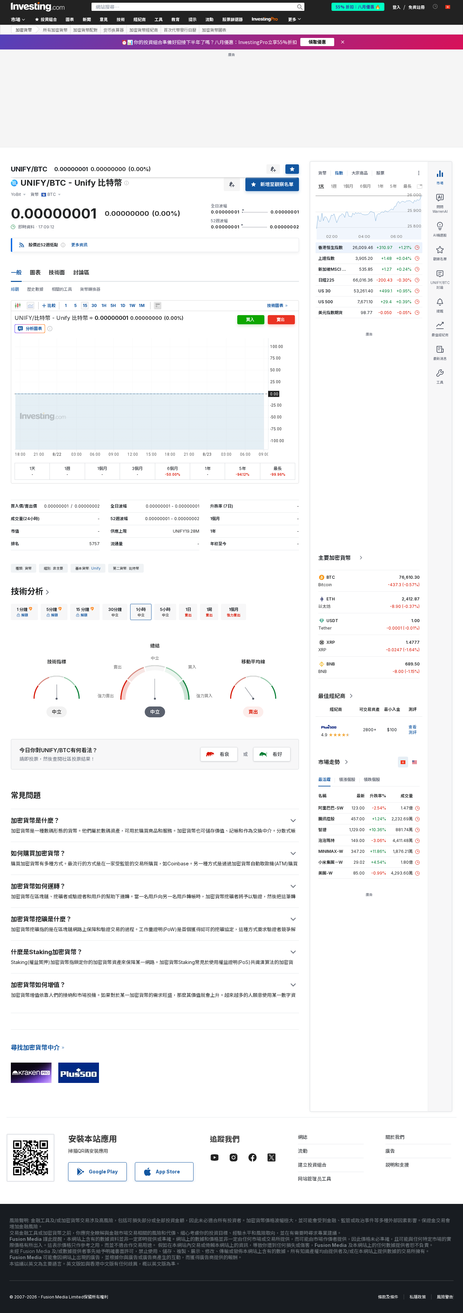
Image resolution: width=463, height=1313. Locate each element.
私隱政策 (417, 1296)
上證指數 (326, 258)
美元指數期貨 (330, 312)
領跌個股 (372, 779)
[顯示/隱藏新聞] (157, 305)
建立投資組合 (312, 1165)
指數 (339, 173)
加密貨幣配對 (85, 30)
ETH (330, 598)
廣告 (390, 1151)
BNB (330, 663)
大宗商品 (359, 173)
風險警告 (445, 1296)
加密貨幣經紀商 (143, 30)
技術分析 (27, 591)
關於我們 (394, 1137)
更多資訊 (79, 244)
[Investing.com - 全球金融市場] (37, 7)
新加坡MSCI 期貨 (334, 269)
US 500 (325, 301)
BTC (330, 577)
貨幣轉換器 (90, 289)
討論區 (81, 272)
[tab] (24, 612)
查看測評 (412, 729)
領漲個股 (347, 779)
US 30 (324, 290)
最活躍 (324, 779)
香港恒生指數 (330, 247)
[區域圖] (30, 305)
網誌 (302, 1137)
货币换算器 (113, 30)
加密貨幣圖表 (214, 30)
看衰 (224, 754)
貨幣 (322, 173)
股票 (380, 173)
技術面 (57, 272)
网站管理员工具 (314, 1179)
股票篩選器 (232, 19)
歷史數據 (35, 289)
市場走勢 (329, 762)
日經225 (326, 280)
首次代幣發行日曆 (180, 30)
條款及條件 (388, 1296)
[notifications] (435, 6)
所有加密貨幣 (55, 30)
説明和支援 (397, 1165)
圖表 (35, 272)
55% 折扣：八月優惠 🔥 (358, 6)
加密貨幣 (24, 30)
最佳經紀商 (331, 696)
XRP (330, 642)
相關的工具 (62, 289)
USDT (332, 620)
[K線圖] (17, 305)
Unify (96, 568)
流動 (302, 1151)
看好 (277, 754)
